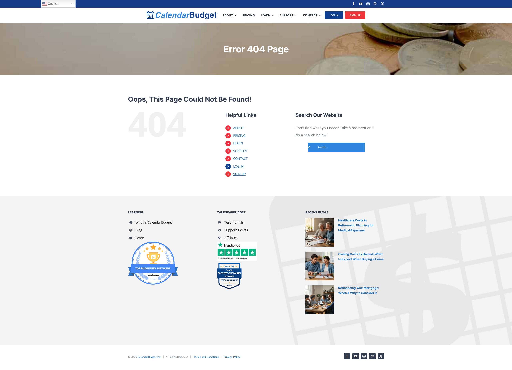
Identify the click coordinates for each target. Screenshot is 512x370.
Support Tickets (236, 230)
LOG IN (238, 166)
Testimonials (234, 222)
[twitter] (382, 3)
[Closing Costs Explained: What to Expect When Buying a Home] (319, 266)
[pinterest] (375, 3)
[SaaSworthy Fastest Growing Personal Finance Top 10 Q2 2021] (229, 264)
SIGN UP (239, 174)
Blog (139, 230)
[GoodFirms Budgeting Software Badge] (153, 243)
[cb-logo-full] (181, 12)
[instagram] (368, 3)
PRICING (239, 135)
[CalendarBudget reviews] (237, 243)
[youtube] (360, 3)
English (53, 3)
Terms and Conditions (206, 356)
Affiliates (230, 238)
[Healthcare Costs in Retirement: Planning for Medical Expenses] (319, 232)
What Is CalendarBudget (154, 222)
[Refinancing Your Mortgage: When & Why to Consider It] (319, 299)
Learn (140, 238)
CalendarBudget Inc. (149, 356)
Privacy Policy (232, 356)
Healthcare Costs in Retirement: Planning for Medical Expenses (356, 225)
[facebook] (353, 3)
